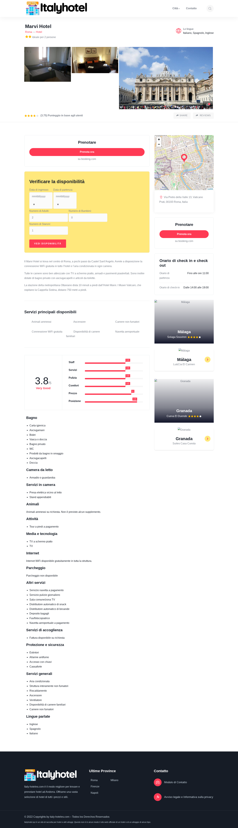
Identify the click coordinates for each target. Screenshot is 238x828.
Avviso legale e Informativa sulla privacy (188, 797)
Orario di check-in (169, 287)
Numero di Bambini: (80, 211)
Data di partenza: (63, 189)
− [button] (159, 144)
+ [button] (159, 139)
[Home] (56, 8)
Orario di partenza (164, 275)
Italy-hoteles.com (34, 786)
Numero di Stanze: (40, 224)
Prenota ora (87, 151)
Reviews (205, 115)
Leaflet (210, 189)
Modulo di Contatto (175, 782)
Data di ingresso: (39, 189)
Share (184, 115)
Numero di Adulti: (39, 211)
